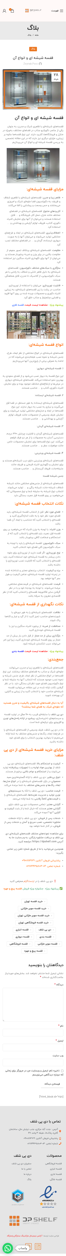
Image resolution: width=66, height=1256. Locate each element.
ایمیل (59, 1041)
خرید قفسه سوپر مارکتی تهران (33, 915)
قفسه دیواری (22, 937)
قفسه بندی (18, 651)
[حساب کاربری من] (4, 10)
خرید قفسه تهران (33, 901)
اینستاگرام (29, 881)
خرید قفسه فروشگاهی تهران (33, 922)
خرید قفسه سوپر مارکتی (33, 908)
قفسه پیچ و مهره (13, 888)
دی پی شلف (45, 929)
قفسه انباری (22, 929)
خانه (37, 35)
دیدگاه (58, 985)
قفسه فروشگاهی (19, 944)
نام (60, 1026)
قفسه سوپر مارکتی (47, 944)
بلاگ (29, 35)
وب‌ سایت (58, 1055)
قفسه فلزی (18, 305)
